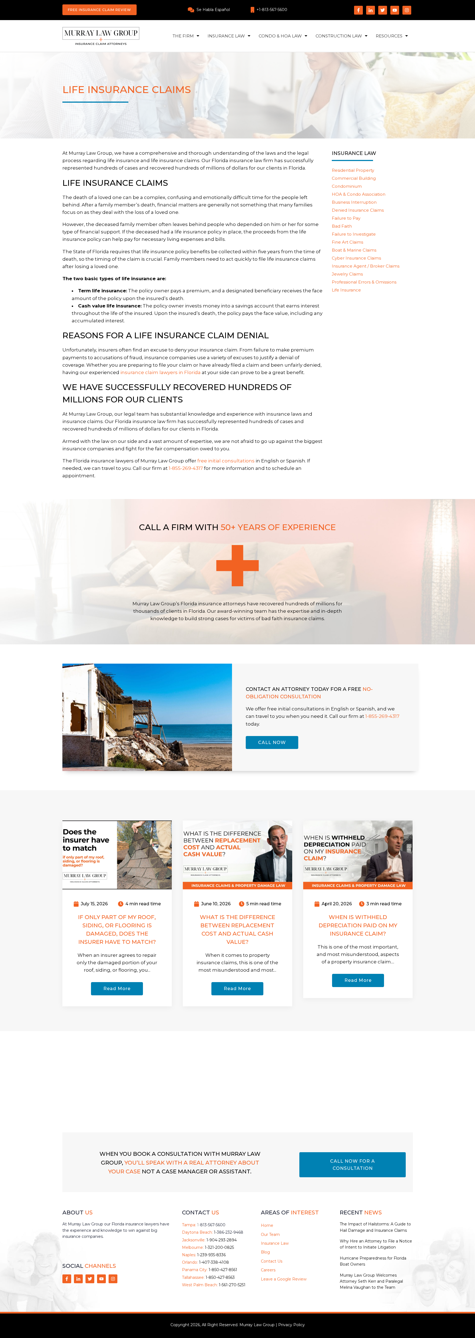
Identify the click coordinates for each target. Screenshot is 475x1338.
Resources (389, 36)
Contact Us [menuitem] (271, 1261)
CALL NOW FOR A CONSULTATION (352, 1165)
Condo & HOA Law (280, 36)
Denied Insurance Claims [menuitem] (358, 210)
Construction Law (339, 36)
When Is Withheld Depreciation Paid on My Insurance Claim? (358, 925)
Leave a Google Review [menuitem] (283, 1279)
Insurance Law (226, 36)
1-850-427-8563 (220, 1277)
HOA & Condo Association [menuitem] (358, 194)
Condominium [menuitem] (347, 186)
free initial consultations (226, 461)
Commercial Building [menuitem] (354, 178)
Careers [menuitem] (268, 1270)
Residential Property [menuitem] (353, 170)
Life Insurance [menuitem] (346, 290)
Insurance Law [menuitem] (275, 1243)
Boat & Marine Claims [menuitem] (354, 250)
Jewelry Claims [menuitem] (347, 274)
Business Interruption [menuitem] (354, 202)
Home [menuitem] (267, 1225)
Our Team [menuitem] (270, 1234)
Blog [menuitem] (265, 1252)
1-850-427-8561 (223, 1269)
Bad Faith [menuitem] (342, 226)
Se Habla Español (213, 9)
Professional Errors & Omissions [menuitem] (364, 282)
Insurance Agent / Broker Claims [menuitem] (365, 266)
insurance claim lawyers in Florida (160, 372)
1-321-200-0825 (219, 1247)
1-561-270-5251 (232, 1284)
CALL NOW (272, 742)
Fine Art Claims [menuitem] (347, 242)
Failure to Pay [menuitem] (346, 218)
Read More (117, 988)
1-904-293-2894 (221, 1240)
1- (211, 1224)
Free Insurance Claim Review (99, 10)
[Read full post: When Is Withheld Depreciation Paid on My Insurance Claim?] (358, 854)
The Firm (183, 36)
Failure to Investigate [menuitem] (354, 234)
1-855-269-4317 (382, 716)
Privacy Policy (291, 1324)
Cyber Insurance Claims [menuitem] (356, 258)
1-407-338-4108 (214, 1262)
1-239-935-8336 (211, 1254)
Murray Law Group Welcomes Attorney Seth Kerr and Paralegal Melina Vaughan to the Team (371, 1281)
